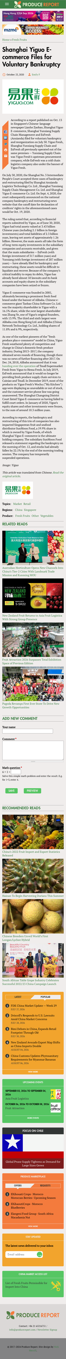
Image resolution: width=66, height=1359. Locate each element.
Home (6, 39)
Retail (27, 504)
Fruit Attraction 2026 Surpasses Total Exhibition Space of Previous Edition (31, 661)
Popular (45, 997)
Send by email (6, 156)
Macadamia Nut (20, 1217)
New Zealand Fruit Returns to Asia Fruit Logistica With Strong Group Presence (32, 617)
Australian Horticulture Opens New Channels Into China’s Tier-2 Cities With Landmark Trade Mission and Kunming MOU (32, 571)
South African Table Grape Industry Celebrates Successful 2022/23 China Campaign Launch (30, 982)
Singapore (30, 510)
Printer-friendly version (6, 150)
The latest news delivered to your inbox (29, 1245)
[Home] (37, 4)
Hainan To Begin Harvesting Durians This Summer (33, 896)
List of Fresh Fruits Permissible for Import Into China (26, 1284)
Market (17, 504)
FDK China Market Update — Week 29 (34, 1005)
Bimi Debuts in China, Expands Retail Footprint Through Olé (33, 1030)
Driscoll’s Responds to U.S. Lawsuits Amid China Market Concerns (32, 1017)
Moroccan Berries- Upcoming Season (33, 1198)
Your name (9, 727)
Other (35, 516)
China (18, 510)
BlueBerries (18, 1207)
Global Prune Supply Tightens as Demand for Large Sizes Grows (33, 1163)
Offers (18, 1186)
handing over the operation (19, 366)
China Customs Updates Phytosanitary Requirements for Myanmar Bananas (34, 1057)
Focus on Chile (33, 1131)
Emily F (36, 74)
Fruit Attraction (15, 1108)
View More (33, 1226)
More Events (33, 1118)
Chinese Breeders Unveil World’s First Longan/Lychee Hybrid (25, 938)
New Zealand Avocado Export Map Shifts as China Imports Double (35, 1044)
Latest (18, 997)
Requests (45, 1186)
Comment (9, 739)
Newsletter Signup (47, 1329)
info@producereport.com (22, 1329)
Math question (12, 768)
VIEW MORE (33, 1072)
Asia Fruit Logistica (17, 1098)
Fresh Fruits (19, 39)
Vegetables (46, 516)
